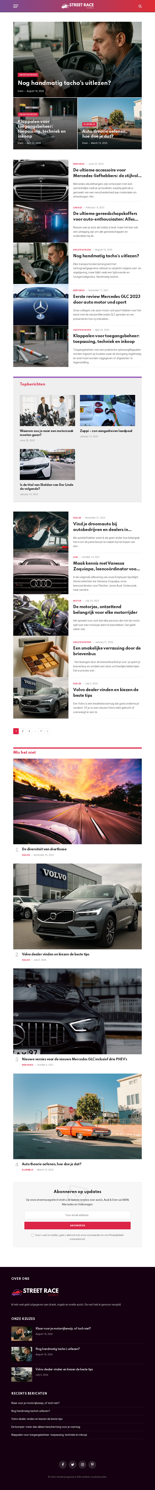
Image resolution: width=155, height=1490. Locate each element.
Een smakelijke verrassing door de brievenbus (107, 651)
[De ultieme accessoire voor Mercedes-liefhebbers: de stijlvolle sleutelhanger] (40, 180)
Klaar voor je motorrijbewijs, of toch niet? (63, 1328)
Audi (75, 557)
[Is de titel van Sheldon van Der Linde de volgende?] (47, 464)
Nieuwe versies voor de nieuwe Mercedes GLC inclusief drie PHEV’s (74, 1059)
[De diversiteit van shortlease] (77, 801)
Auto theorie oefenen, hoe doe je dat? (104, 134)
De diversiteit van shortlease (44, 849)
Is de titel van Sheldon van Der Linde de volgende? (46, 487)
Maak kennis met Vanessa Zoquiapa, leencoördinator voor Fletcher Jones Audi (105, 566)
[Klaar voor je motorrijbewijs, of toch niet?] (21, 1333)
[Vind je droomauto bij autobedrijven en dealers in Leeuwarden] (40, 532)
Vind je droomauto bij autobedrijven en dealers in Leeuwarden (100, 527)
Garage (77, 207)
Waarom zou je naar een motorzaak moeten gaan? (46, 433)
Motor (77, 601)
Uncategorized (28, 75)
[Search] (140, 6)
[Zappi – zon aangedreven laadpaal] (107, 410)
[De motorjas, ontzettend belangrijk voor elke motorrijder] (40, 615)
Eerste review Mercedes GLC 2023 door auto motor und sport (106, 300)
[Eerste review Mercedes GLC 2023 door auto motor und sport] (40, 305)
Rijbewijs (89, 124)
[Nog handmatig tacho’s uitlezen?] (77, 59)
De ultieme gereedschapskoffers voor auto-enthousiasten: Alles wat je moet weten (105, 217)
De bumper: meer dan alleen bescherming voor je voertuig (45, 1426)
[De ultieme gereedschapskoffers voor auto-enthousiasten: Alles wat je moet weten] (40, 222)
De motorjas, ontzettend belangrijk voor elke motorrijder (105, 610)
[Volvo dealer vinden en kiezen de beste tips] (40, 698)
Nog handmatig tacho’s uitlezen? (64, 83)
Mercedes (78, 164)
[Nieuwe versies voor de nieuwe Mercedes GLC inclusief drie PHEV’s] (77, 1011)
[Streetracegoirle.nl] (77, 6)
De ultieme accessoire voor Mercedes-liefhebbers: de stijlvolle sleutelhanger (107, 173)
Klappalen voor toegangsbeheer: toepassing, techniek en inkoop (42, 129)
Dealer (77, 518)
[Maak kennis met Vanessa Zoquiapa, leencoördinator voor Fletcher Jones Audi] (40, 573)
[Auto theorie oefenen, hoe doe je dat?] (110, 123)
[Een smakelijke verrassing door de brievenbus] (40, 656)
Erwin (20, 91)
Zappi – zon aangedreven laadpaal (106, 431)
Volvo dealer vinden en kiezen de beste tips (105, 693)
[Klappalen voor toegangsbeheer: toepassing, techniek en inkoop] (40, 346)
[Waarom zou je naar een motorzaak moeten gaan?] (47, 410)
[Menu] (15, 6)
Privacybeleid (116, 1235)
